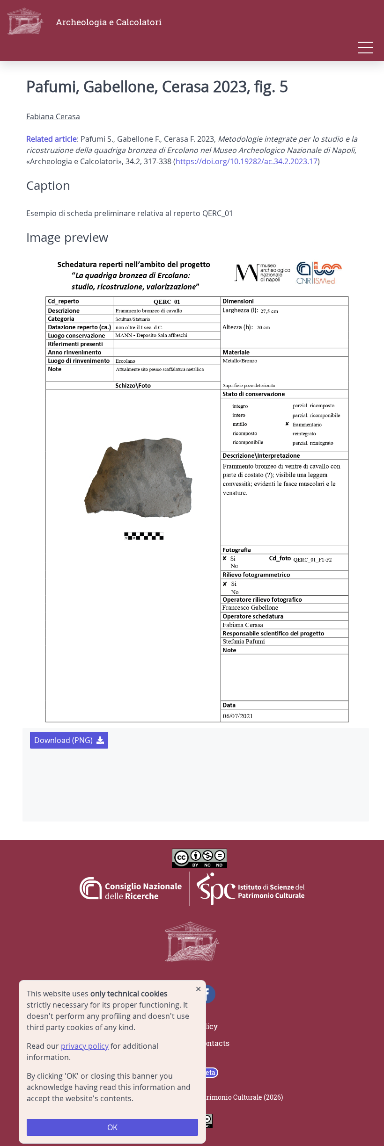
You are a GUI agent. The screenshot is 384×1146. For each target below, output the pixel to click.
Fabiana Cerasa (53, 116)
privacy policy (85, 1046)
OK (112, 1127)
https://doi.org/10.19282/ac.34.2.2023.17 (247, 161)
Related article (51, 139)
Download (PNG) (63, 740)
